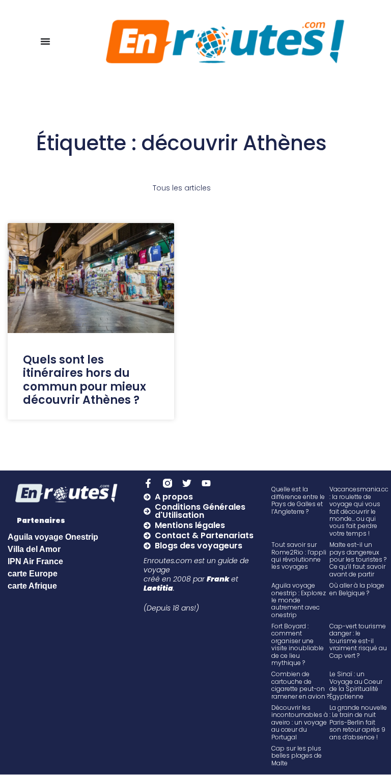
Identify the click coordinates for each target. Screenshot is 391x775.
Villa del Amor (34, 549)
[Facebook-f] (148, 483)
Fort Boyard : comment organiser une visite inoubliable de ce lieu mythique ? (297, 644)
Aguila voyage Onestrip (53, 537)
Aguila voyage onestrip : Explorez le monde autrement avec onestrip (298, 600)
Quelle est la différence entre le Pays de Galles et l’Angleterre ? (298, 500)
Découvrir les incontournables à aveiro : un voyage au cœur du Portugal (299, 722)
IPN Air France (35, 561)
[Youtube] (206, 483)
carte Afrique (32, 586)
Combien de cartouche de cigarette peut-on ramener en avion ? (300, 685)
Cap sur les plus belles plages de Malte (296, 755)
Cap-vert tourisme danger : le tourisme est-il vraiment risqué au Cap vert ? (358, 641)
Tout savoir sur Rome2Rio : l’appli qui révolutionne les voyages (298, 555)
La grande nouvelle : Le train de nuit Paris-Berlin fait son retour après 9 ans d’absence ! (358, 722)
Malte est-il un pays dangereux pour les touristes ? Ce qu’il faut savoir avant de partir (357, 559)
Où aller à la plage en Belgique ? (356, 589)
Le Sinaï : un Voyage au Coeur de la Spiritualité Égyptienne (355, 685)
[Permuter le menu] (45, 41)
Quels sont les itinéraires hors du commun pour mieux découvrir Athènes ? (84, 380)
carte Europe (33, 573)
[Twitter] (186, 483)
